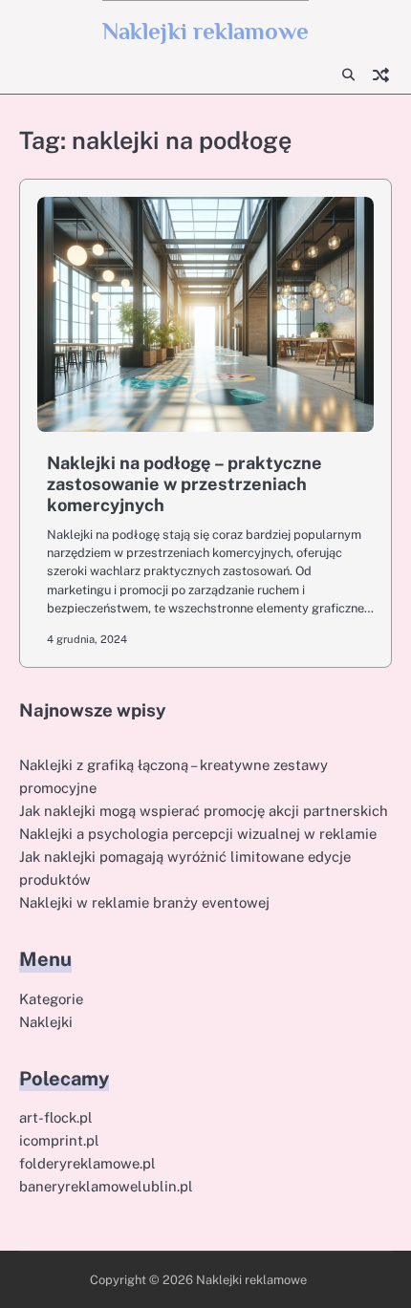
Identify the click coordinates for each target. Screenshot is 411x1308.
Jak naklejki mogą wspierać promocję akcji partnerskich (203, 811)
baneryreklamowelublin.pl (106, 1186)
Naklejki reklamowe (205, 31)
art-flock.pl (56, 1117)
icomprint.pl (59, 1140)
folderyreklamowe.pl (87, 1163)
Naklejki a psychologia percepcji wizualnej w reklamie (198, 834)
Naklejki (46, 1022)
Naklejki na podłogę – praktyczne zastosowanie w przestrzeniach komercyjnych (184, 484)
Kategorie (51, 999)
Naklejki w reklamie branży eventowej (144, 902)
